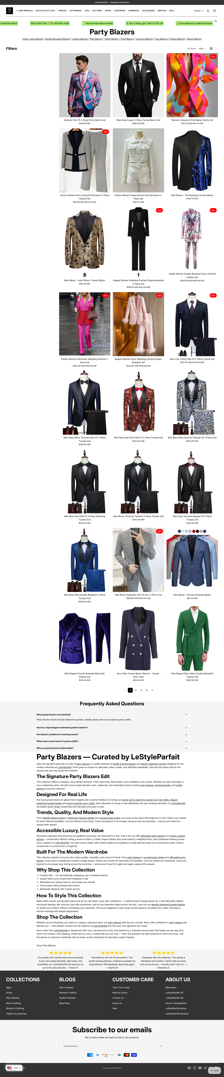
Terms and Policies (112, 1068)
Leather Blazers (80, 39)
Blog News (64, 1003)
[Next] (152, 690)
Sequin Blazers (194, 39)
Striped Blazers (177, 39)
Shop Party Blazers (46, 945)
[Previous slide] (63, 85)
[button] (202, 48)
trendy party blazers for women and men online (145, 799)
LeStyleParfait (65, 767)
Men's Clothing (13, 1003)
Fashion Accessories (16, 1013)
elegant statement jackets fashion (168, 904)
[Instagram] (194, 1068)
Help (114, 1008)
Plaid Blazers (96, 39)
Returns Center (119, 992)
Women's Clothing (15, 1008)
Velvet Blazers (111, 39)
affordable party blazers (153, 836)
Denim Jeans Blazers (33, 39)
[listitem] (172, 11)
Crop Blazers (161, 39)
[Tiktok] (205, 1068)
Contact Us (118, 997)
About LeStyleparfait (176, 1003)
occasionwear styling (110, 818)
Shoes (9, 992)
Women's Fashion (68, 992)
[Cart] (214, 10)
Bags (8, 987)
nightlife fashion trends (53, 818)
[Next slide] (105, 85)
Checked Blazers (144, 39)
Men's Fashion (66, 987)
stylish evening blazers (124, 764)
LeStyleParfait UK (174, 992)
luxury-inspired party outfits (81, 803)
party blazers (83, 764)
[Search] (215, 21)
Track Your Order (121, 987)
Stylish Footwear (67, 997)
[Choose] (105, 112)
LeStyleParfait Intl (174, 997)
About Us (117, 1003)
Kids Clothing (12, 997)
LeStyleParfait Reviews (177, 1013)
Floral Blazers (127, 39)
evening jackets (163, 785)
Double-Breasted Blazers (57, 39)
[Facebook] (189, 1068)
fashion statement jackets (153, 764)
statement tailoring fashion (81, 818)
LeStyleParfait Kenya (176, 1008)
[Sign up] (160, 1046)
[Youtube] (200, 1068)
